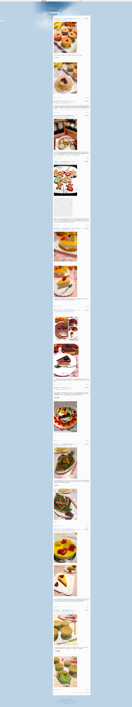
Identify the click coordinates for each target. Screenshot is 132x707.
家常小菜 (70, 445)
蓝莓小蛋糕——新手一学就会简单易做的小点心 (64, 18)
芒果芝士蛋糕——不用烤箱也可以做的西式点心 (63, 529)
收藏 (58, 112)
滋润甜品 (73, 117)
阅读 (54, 112)
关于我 (55, 12)
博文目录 (52, 12)
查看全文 (87, 112)
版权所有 (67, 703)
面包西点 (71, 20)
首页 (49, 12)
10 (82, 692)
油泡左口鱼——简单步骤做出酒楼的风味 (63, 444)
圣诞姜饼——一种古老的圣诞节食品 (61, 161)
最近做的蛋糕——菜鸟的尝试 (60, 387)
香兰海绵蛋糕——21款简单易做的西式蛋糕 (63, 610)
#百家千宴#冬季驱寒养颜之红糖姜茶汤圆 (63, 115)
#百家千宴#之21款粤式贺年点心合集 (62, 101)
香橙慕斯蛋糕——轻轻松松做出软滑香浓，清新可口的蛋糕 (66, 228)
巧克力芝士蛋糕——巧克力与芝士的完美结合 (64, 310)
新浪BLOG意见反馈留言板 (63, 699)
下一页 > (85, 692)
